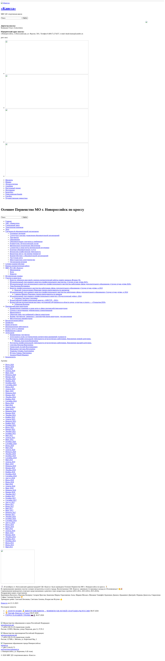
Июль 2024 (9, 403)
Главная (8, 221)
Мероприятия (15, 270)
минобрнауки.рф (7, 625)
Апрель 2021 (10, 437)
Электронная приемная (14, 227)
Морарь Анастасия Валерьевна (26, 341)
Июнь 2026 (9, 367)
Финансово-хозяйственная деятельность (25, 252)
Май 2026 (9, 369)
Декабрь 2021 (10, 431)
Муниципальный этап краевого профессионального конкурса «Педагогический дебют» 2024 (45, 296)
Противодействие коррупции (16, 306)
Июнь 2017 (9, 506)
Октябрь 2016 (10, 518)
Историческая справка (14, 276)
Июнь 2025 (9, 387)
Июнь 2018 (9, 482)
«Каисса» (8, 8)
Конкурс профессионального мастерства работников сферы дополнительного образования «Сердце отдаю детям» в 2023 (56, 288)
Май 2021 (9, 435)
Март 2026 (9, 373)
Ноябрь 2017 (10, 496)
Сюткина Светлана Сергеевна (25, 298)
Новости (13, 274)
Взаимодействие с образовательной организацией (29, 256)
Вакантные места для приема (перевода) (25, 254)
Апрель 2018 (10, 486)
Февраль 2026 (10, 375)
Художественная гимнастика (16, 198)
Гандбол (8, 196)
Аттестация (9, 333)
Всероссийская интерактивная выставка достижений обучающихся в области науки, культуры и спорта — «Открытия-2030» (58, 302)
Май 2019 (9, 460)
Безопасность (10, 357)
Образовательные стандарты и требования (26, 241)
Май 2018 (9, 484)
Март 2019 (9, 464)
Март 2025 (9, 391)
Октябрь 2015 (10, 541)
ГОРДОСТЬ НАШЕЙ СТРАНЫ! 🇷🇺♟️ (20, 615)
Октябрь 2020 (10, 442)
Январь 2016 (10, 535)
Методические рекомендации (21, 318)
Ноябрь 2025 (10, 381)
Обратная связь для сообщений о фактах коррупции (30, 314)
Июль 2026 (9, 365)
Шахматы (9, 180)
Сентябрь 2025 (11, 385)
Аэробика (9, 186)
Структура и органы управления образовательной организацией (34, 235)
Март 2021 (9, 439)
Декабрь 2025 (10, 379)
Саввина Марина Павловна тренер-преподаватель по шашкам (38, 294)
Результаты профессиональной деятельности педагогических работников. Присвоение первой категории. (50, 339)
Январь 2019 (10, 468)
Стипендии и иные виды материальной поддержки (29, 248)
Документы (14, 237)
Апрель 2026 (10, 371)
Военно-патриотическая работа (17, 266)
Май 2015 (9, 547)
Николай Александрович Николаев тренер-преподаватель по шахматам (41, 290)
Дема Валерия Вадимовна (20, 286)
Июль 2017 (9, 504)
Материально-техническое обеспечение (25, 246)
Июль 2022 (9, 427)
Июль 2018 (9, 480)
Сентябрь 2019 (11, 458)
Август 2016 (10, 523)
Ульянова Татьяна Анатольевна (22, 351)
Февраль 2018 (10, 490)
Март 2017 (9, 510)
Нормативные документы (20, 335)
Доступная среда (16, 258)
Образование (15, 239)
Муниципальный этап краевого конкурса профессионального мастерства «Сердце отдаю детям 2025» (49, 282)
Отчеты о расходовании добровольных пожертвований (31, 310)
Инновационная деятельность (16, 327)
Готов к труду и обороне (14, 329)
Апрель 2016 (10, 531)
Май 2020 (9, 448)
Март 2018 (9, 488)
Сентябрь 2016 (11, 520)
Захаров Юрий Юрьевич (19, 355)
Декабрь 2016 (10, 516)
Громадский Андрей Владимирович (23, 347)
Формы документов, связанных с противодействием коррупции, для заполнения (41, 316)
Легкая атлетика (11, 184)
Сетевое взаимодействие (14, 264)
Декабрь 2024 (10, 397)
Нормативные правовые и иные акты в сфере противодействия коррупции (38, 308)
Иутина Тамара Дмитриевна (21, 353)
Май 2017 (9, 508)
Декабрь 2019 (10, 454)
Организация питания (18, 262)
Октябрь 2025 (10, 383)
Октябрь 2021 (10, 433)
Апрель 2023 (10, 419)
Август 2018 (10, 478)
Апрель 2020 (10, 450)
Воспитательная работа (14, 320)
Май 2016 (9, 529)
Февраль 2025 (10, 393)
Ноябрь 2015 (10, 539)
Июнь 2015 (9, 545)
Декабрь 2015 (10, 537)
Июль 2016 (9, 525)
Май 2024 (9, 405)
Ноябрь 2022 (10, 423)
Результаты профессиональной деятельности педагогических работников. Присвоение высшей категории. (51, 343)
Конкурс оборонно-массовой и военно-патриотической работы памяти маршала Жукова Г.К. (45, 280)
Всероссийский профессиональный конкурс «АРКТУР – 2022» (34, 300)
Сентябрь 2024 (11, 401)
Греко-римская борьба (13, 194)
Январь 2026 (10, 377)
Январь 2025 (10, 395)
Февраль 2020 (10, 452)
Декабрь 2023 (10, 415)
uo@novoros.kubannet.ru (10, 649)
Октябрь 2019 (10, 456)
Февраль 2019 (10, 466)
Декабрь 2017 (10, 494)
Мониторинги (15, 312)
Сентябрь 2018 (11, 476)
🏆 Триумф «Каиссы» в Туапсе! (17, 613)
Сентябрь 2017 (11, 500)
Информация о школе (13, 331)
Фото (12, 272)
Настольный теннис (13, 188)
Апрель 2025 (10, 389)
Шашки (8, 182)
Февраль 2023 (10, 421)
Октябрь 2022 (10, 425)
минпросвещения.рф (9, 635)
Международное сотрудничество (22, 260)
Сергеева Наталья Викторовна (21, 345)
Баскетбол (9, 192)
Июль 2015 (9, 543)
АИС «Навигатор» (12, 223)
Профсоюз (9, 322)
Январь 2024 (10, 413)
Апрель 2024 (10, 407)
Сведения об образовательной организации (22, 231)
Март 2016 (9, 533)
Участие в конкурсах (13, 278)
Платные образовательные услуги (23, 250)
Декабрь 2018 (10, 470)
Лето (7, 229)
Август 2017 (10, 502)
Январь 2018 (10, 492)
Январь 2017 (10, 514)
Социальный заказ (12, 225)
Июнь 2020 (9, 446)
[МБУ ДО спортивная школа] (5, 3)
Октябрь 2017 (10, 498)
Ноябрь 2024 (10, 399)
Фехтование (10, 190)
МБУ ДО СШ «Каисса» (14, 268)
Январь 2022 (10, 429)
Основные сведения (17, 233)
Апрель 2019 (10, 462)
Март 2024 (9, 409)
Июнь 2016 (9, 527)
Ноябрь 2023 (10, 417)
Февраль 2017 (10, 512)
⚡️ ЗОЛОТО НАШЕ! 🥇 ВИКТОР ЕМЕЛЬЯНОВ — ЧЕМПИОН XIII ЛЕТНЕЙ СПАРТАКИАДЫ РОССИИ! (47, 611)
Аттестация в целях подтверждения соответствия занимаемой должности (38, 337)
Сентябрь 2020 (11, 444)
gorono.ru (4, 645)
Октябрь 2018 (10, 474)
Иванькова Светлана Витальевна (22, 349)
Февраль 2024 (10, 411)
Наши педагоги (11, 324)
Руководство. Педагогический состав (24, 243)
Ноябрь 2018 (10, 472)
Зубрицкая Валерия (21, 304)
